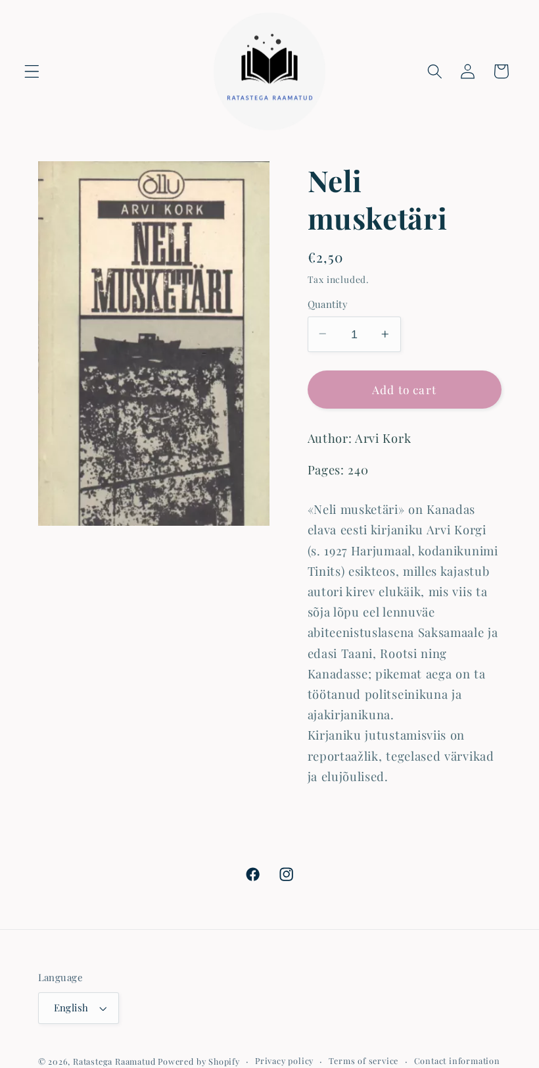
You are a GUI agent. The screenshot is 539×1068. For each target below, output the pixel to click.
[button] (32, 71)
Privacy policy (284, 1060)
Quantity (328, 304)
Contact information (457, 1060)
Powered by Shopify (199, 1061)
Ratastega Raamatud (114, 1061)
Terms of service (363, 1060)
